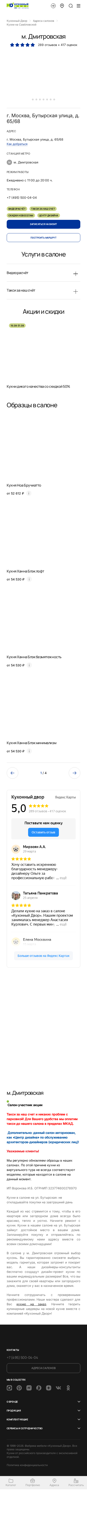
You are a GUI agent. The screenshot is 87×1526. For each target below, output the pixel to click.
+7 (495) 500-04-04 (22, 1357)
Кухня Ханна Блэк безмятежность (34, 656)
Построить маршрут (43, 237)
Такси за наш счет (43, 208)
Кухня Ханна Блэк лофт (25, 571)
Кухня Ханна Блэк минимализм (31, 742)
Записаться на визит (43, 224)
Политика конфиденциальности (27, 1465)
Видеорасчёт (16, 208)
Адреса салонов (43, 1368)
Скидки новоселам (20, 215)
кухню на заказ (31, 1304)
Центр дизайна (48, 215)
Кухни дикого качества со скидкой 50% (38, 386)
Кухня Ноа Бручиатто (24, 485)
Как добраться (17, 144)
